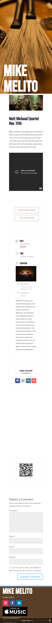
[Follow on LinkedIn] (19, 603)
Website (12, 557)
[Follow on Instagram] (5, 603)
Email (12, 547)
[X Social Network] (23, 380)
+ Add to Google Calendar (26, 210)
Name (12, 536)
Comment (13, 510)
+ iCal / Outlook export (26, 218)
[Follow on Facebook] (12, 603)
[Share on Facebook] (17, 380)
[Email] (33, 380)
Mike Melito (21, 79)
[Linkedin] (28, 380)
